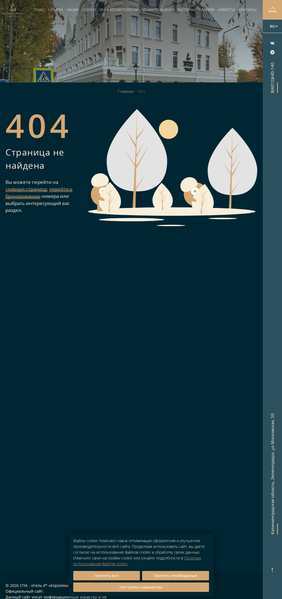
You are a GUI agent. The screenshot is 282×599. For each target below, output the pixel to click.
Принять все (106, 575)
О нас (39, 9)
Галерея (206, 9)
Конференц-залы (158, 9)
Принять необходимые (175, 575)
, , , (272, 473)
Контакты (247, 9)
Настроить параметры (141, 587)
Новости (226, 9)
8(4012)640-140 (272, 77)
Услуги (89, 9)
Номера (55, 9)
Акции (72, 9)
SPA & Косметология (118, 9)
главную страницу (26, 189)
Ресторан (187, 9)
